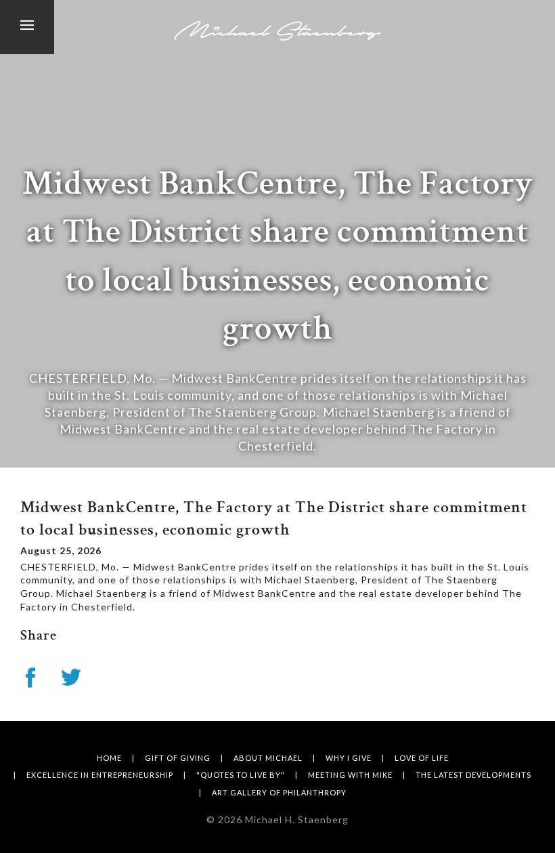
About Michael (268, 757)
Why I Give (349, 757)
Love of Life (422, 757)
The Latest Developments (473, 774)
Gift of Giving (177, 757)
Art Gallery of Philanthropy (279, 792)
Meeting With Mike (350, 774)
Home (109, 757)
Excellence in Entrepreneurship (99, 774)
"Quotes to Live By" (240, 774)
